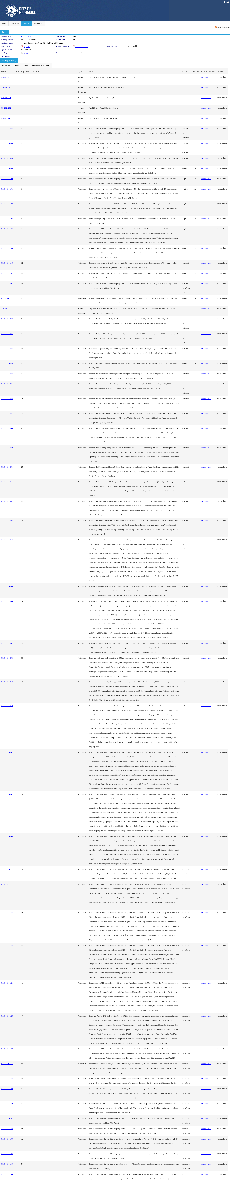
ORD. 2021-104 (7, 229)
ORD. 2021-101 (7, 189)
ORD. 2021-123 (7, 913)
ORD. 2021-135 (7, 1164)
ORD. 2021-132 (7, 1129)
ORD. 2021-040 (7, 319)
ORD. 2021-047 (7, 413)
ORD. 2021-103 (7, 219)
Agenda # (26, 71)
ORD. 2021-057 (7, 643)
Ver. (17, 71)
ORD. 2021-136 (7, 1174)
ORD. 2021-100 (7, 179)
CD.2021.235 (6, 87)
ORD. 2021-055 (7, 586)
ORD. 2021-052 (7, 501)
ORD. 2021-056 (7, 601)
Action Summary (81, 47)
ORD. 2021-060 (7, 706)
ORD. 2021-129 (7, 1089)
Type (80, 71)
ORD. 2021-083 (7, 129)
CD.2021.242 (6, 309)
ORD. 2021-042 (7, 349)
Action (185, 71)
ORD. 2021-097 (7, 284)
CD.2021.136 (6, 77)
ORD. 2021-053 (7, 520)
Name (36, 71)
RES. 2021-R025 (7, 298)
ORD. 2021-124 (7, 945)
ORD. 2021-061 (7, 752)
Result (196, 71)
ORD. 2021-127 (7, 1049)
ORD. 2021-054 (7, 540)
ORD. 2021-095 (7, 143)
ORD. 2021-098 (7, 158)
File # (3, 71)
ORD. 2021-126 (7, 1016)
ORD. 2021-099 (7, 168)
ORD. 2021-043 (7, 363)
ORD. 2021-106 (7, 263)
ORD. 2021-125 (7, 983)
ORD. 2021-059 (7, 682)
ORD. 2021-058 (7, 658)
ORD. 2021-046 (7, 399)
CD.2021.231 (6, 98)
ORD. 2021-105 (7, 248)
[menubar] (26, 65)
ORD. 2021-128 (7, 1078)
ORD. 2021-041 (7, 334)
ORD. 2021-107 (7, 273)
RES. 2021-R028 (7, 1064)
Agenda (27, 47)
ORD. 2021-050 (7, 467)
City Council (26, 36)
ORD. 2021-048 (7, 428)
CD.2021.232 (6, 108)
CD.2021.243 (6, 118)
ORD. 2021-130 (7, 1104)
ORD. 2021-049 (7, 448)
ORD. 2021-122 (7, 884)
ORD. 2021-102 (7, 204)
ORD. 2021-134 (7, 1154)
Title (91, 71)
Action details (206, 77)
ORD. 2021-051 (7, 482)
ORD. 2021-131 (7, 1118)
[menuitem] (6, 65)
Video (26, 53)
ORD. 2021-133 (7, 1139)
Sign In (226, 2)
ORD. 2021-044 (7, 374)
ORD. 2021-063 (7, 836)
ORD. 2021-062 (7, 794)
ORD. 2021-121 (7, 869)
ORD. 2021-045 (7, 384)
